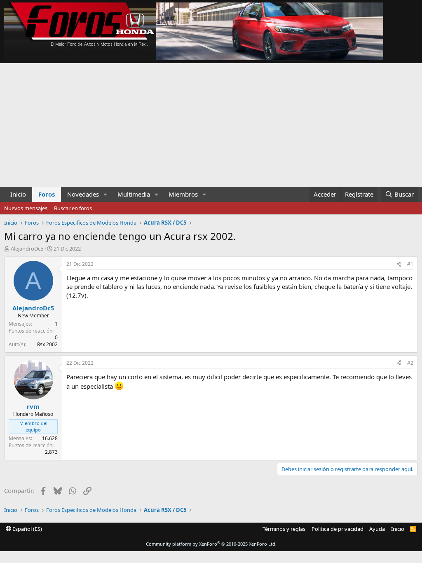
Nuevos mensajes (25, 208)
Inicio (18, 194)
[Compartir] (399, 264)
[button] (105, 194)
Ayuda (377, 529)
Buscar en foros (73, 208)
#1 (410, 263)
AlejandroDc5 (27, 248)
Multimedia (133, 194)
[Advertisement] (211, 125)
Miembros (183, 194)
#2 (410, 362)
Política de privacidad (337, 529)
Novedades (83, 194)
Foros (46, 194)
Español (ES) (26, 529)
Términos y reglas (284, 529)
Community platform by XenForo (211, 544)
